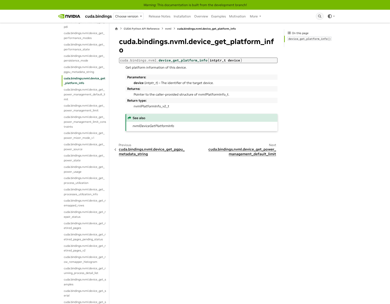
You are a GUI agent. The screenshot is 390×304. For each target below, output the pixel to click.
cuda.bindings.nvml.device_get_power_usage (84, 169)
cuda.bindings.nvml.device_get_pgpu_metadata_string (84, 69)
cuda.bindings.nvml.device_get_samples (85, 282)
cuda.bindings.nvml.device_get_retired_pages (85, 225)
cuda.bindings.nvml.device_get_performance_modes (84, 35)
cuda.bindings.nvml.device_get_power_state (84, 158)
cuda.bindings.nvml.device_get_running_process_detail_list (85, 270)
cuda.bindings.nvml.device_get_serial (85, 293)
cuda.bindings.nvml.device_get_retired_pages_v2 (85, 248)
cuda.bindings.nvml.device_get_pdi (84, 24)
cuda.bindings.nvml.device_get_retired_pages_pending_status (85, 237)
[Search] (320, 16)
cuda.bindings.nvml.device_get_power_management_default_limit (84, 94)
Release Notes (159, 16)
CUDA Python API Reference (141, 28)
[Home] (116, 29)
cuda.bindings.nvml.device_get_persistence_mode (84, 58)
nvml (168, 28)
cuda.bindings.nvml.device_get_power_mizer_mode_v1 (84, 135)
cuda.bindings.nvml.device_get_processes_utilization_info (84, 192)
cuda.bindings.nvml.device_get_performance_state (84, 47)
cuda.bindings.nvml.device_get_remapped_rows (85, 203)
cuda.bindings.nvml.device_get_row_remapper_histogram (85, 259)
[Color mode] (331, 16)
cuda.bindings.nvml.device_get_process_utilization (84, 180)
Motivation (237, 16)
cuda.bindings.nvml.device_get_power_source (84, 146)
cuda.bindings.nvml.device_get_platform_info (84, 81)
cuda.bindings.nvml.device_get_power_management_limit (84, 108)
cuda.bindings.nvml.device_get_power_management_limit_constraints (85, 121)
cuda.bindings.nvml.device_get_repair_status (85, 214)
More (254, 16)
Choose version (127, 16)
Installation (182, 16)
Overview (201, 16)
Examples (218, 16)
